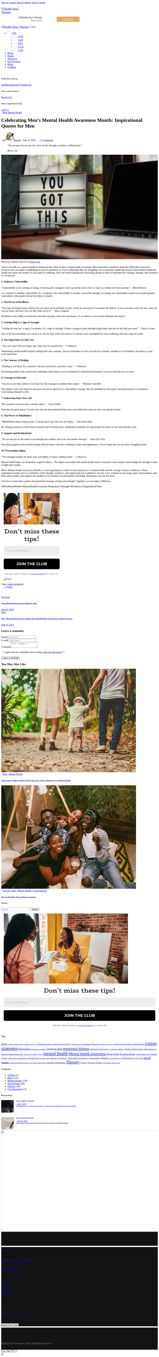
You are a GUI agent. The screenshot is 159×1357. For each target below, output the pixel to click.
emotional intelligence (99, 1049)
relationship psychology (78, 1058)
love (41, 1054)
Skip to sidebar (24, 2)
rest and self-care (115, 1058)
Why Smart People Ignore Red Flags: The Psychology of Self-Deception (42, 1123)
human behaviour (16, 1054)
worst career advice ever (111, 1063)
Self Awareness (128, 1058)
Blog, (18, 1101)
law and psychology (31, 1054)
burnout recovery (106, 1044)
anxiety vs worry (30, 1044)
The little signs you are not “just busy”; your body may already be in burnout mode (46, 1106)
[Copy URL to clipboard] (31, 592)
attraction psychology (62, 1044)
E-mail (4, 640)
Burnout (95, 1044)
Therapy (73, 1062)
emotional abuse (55, 1049)
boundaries (86, 1044)
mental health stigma (143, 1054)
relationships (94, 1058)
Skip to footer (38, 2)
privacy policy (38, 573)
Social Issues (13, 1083)
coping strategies (15, 584)
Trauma (83, 1063)
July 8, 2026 (21, 1104)
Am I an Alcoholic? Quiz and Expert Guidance (18, 897)
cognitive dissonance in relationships (128, 1044)
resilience (104, 1058)
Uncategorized (40, 890)
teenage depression (56, 1062)
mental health (55, 1053)
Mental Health (15, 112)
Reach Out (6, 97)
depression (24, 1048)
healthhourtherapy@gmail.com (16, 84)
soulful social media (16, 1063)
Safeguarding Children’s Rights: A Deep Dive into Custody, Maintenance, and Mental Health (35, 780)
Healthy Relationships (134, 1049)
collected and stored (52, 652)
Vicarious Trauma (94, 1063)
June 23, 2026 (22, 1121)
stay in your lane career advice (35, 1063)
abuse (4, 1043)
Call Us (5, 109)
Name (4, 637)
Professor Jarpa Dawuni (47, 1058)
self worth (139, 1058)
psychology (62, 1058)
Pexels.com (34, 261)
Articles (6, 890)
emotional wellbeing (116, 1049)
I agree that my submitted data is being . (34, 652)
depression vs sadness (38, 1049)
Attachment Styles (44, 1044)
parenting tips (33, 1058)
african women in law (16, 1044)
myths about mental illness (17, 1058)
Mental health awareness (87, 1054)
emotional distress (76, 1049)
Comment (6, 647)
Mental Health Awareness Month (121, 1054)
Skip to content (8, 2)
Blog (4, 112)
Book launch (76, 1044)
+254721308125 (11, 1269)
